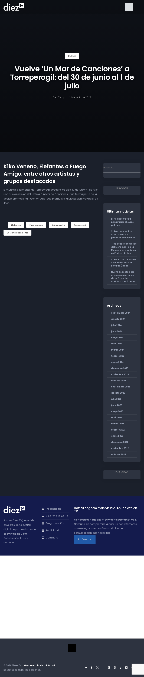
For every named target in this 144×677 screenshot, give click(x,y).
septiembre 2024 (120, 312)
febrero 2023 (118, 429)
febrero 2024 (118, 355)
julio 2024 (116, 325)
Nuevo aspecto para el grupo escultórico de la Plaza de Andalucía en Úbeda (123, 276)
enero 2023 (117, 435)
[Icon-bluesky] (103, 667)
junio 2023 (116, 405)
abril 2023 (116, 417)
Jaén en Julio (58, 225)
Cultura (72, 55)
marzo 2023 (117, 423)
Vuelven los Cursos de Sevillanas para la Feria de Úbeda (123, 262)
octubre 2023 (118, 380)
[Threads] (114, 667)
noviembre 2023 (120, 374)
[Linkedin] (126, 667)
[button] (129, 7)
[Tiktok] (120, 667)
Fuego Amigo (36, 225)
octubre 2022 (118, 454)
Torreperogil (80, 225)
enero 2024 (117, 362)
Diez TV (57, 97)
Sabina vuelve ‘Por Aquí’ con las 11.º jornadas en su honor (123, 234)
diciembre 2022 (119, 442)
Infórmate (84, 539)
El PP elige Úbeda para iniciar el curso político (122, 222)
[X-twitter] (97, 667)
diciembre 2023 (119, 368)
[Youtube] (85, 667)
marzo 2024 (117, 349)
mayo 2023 (117, 411)
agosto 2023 (118, 392)
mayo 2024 (117, 337)
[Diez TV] (14, 7)
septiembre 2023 (120, 386)
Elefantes (16, 225)
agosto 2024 (118, 318)
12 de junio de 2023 (80, 97)
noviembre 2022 (120, 448)
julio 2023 (116, 398)
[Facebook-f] (91, 667)
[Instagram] (109, 667)
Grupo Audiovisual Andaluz (41, 665)
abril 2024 (116, 343)
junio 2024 (116, 331)
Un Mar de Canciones (17, 232)
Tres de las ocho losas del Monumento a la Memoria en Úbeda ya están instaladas (123, 248)
